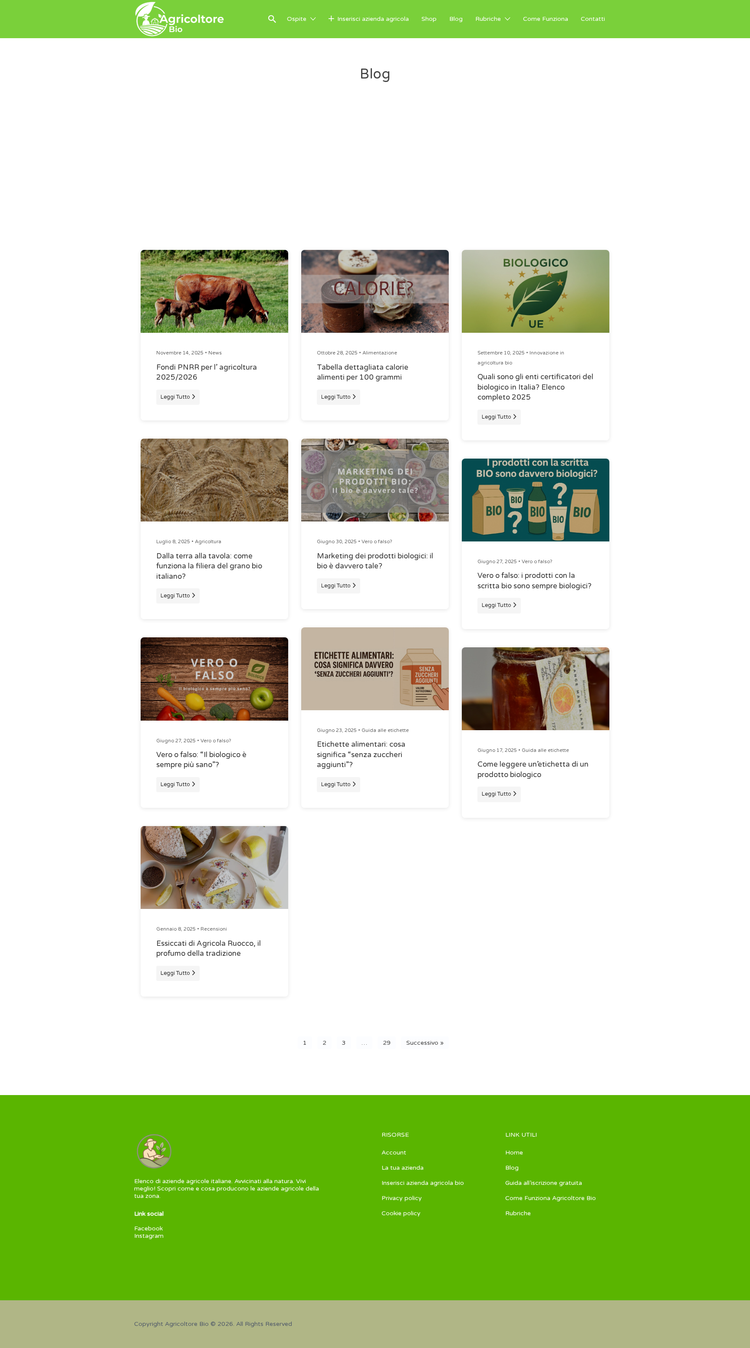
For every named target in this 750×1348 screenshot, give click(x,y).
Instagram (149, 1236)
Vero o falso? (216, 741)
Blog (456, 19)
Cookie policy (401, 1213)
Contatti (593, 19)
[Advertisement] (375, 185)
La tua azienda (403, 1167)
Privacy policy (402, 1198)
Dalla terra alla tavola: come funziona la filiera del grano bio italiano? (209, 566)
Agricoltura (208, 541)
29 (387, 1042)
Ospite (296, 19)
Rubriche (488, 19)
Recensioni (214, 929)
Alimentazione (379, 353)
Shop (429, 19)
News (215, 353)
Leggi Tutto (175, 397)
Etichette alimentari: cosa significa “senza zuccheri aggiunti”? (361, 754)
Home (514, 1152)
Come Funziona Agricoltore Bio (550, 1198)
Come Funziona (545, 19)
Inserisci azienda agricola (373, 19)
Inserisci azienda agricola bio (423, 1183)
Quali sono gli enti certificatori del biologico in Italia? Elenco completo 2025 (535, 387)
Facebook (148, 1228)
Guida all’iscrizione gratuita (543, 1183)
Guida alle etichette (385, 730)
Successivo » (425, 1042)
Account (394, 1152)
